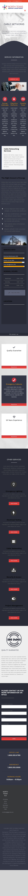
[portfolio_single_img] (14, 236)
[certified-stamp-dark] (14, 632)
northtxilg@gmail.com (17, 1)
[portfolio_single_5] (14, 82)
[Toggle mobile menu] (25, 10)
